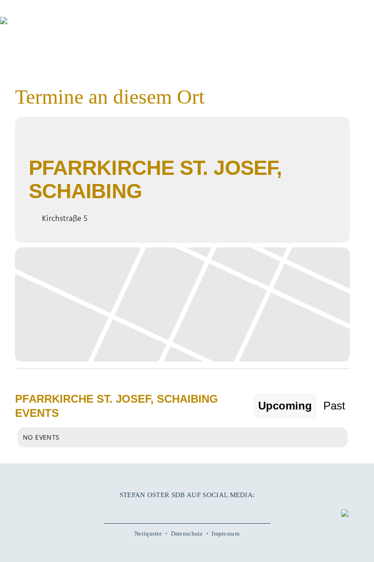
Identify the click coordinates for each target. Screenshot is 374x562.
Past (334, 405)
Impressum (225, 533)
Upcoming (285, 405)
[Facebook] (161, 509)
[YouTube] (174, 509)
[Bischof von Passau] (54, 27)
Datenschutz (187, 533)
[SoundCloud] (200, 509)
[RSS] (212, 509)
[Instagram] (187, 509)
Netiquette (148, 533)
